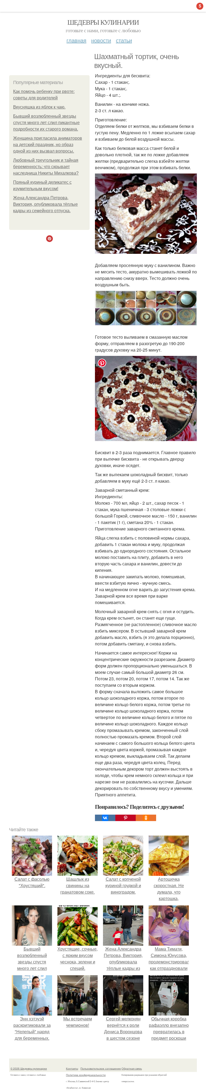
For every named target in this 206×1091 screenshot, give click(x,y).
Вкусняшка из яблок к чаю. (39, 107)
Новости (101, 40)
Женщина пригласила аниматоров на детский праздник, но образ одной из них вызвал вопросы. (47, 144)
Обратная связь (132, 1068)
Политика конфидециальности (86, 1075)
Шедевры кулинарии (103, 22)
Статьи (124, 40)
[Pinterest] (125, 818)
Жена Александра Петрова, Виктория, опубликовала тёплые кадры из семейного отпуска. (45, 204)
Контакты (72, 1068)
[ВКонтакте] (105, 818)
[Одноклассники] (146, 818)
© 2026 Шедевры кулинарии (28, 1068)
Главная (76, 40)
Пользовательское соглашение (100, 1068)
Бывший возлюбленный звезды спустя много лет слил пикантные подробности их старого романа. (46, 122)
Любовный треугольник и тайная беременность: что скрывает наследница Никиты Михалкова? (46, 166)
